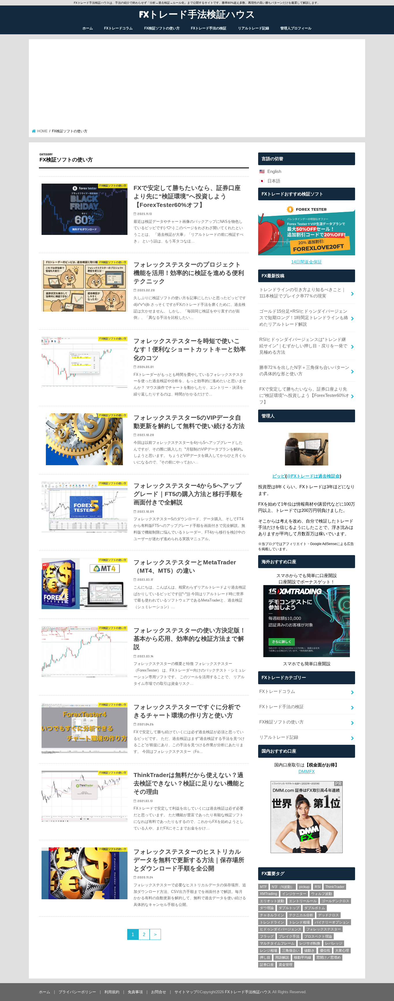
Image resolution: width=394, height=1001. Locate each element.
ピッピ (278, 476)
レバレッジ (333, 943)
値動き (309, 951)
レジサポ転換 (309, 943)
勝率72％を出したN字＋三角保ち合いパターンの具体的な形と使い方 (304, 370)
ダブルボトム (314, 908)
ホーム (87, 28)
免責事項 (135, 992)
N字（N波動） (283, 887)
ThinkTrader (334, 887)
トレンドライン (272, 922)
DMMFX (307, 771)
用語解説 (282, 957)
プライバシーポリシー (77, 992)
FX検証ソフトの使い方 (162, 28)
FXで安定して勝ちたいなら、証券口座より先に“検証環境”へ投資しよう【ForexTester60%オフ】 (304, 395)
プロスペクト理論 (318, 936)
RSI (317, 887)
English (274, 171)
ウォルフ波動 (321, 894)
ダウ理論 (267, 908)
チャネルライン (272, 915)
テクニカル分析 (301, 915)
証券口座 (267, 965)
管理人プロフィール (296, 28)
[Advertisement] (197, 85)
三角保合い (290, 951)
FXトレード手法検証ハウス (197, 14)
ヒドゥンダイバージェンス (280, 929)
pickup (304, 887)
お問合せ (158, 992)
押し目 (265, 957)
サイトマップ (186, 992)
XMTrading (268, 894)
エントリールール (303, 901)
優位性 (325, 951)
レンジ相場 (268, 951)
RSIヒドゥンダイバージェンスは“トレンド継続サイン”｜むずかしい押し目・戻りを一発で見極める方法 (303, 346)
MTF (263, 887)
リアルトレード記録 (253, 28)
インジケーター (294, 894)
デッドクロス (328, 915)
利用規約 (111, 992)
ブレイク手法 (289, 936)
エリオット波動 (272, 901)
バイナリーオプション (332, 922)
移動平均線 (302, 957)
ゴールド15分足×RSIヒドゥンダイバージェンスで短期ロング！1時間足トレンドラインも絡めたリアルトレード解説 (303, 317)
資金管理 (285, 965)
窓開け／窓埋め (328, 957)
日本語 (273, 181)
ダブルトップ (289, 908)
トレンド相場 (299, 922)
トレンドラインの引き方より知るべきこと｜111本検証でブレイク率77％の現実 (302, 292)
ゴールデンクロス (335, 901)
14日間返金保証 (306, 262)
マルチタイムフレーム (277, 943)
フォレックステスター (323, 929)
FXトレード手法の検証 (208, 28)
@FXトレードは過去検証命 (313, 476)
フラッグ (267, 936)
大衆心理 (342, 951)
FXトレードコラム (118, 28)
